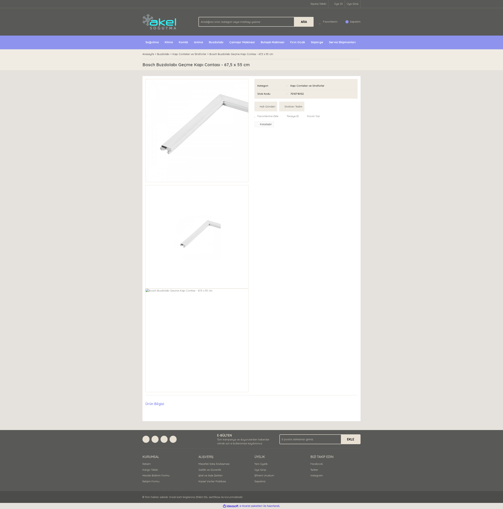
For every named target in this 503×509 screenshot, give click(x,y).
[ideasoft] (231, 506)
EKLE (350, 439)
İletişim (146, 463)
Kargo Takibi (150, 469)
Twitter (314, 469)
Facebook (316, 463)
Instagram (316, 475)
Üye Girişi (352, 3)
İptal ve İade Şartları (210, 475)
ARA (304, 22)
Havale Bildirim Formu (156, 475)
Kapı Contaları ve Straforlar (307, 85)
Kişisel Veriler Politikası (212, 481)
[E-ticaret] (251, 506)
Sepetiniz (259, 481)
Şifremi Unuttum (264, 475)
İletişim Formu (151, 481)
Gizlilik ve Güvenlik (209, 469)
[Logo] (159, 21)
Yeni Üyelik (261, 463)
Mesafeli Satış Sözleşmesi (213, 463)
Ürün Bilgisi (154, 404)
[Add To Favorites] (266, 116)
